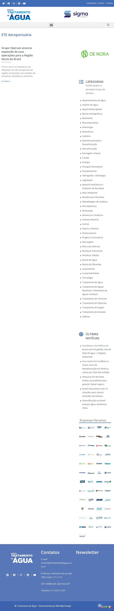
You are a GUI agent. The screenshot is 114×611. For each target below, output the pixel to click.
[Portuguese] (106, 606)
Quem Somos (91, 3)
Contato (109, 3)
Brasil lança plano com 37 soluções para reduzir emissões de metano (95, 392)
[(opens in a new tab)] (76, 14)
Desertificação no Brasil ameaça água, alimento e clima (94, 404)
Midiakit (101, 3)
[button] (40, 14)
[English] (102, 606)
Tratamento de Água (27, 606)
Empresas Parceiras (93, 420)
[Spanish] (110, 606)
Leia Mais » (6, 81)
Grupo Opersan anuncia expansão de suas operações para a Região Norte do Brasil (17, 53)
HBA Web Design (63, 606)
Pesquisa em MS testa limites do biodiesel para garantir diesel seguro (94, 380)
